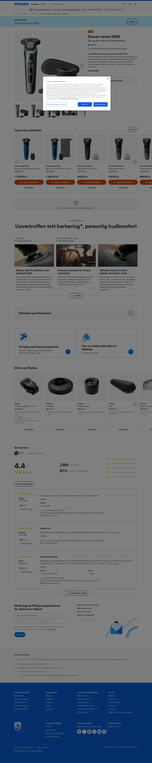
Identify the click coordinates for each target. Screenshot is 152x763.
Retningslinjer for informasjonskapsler (68, 99)
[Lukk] (108, 79)
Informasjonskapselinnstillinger (56, 104)
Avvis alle (85, 104)
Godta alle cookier (100, 104)
